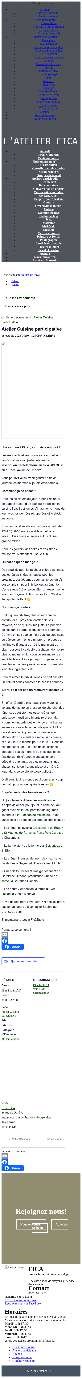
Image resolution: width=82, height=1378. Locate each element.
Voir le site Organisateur (41, 991)
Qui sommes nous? (44, 19)
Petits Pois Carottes (49, 832)
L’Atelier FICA (41, 985)
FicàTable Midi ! (54, 1138)
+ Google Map (42, 1117)
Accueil (45, 9)
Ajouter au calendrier (24, 961)
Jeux (48, 77)
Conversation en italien (49, 50)
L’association (49, 23)
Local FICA (8, 1108)
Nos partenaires (48, 30)
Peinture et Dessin (48, 94)
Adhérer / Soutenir (45, 118)
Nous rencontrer (45, 115)
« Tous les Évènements (18, 298)
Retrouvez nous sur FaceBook (23, 1303)
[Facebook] (33, 941)
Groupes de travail (49, 33)
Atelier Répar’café (21, 1138)
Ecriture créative (49, 71)
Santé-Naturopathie (48, 101)
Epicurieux (52, 845)
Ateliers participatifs (45, 36)
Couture (49, 60)
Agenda (45, 111)
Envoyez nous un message (21, 1300)
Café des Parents (49, 91)
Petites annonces (49, 16)
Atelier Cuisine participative (10, 1013)
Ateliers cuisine (11, 1039)
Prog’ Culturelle (48, 13)
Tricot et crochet (48, 108)
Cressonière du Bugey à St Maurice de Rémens (32, 830)
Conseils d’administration (48, 26)
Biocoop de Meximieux (35, 815)
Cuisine (48, 67)
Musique (48, 88)
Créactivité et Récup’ (48, 64)
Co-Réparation (49, 54)
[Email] (33, 935)
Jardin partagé (48, 74)
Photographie (49, 98)
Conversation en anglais (48, 47)
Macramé (48, 81)
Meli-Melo (48, 84)
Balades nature (49, 43)
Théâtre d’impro (48, 105)
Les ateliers (48, 40)
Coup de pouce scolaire (49, 57)
